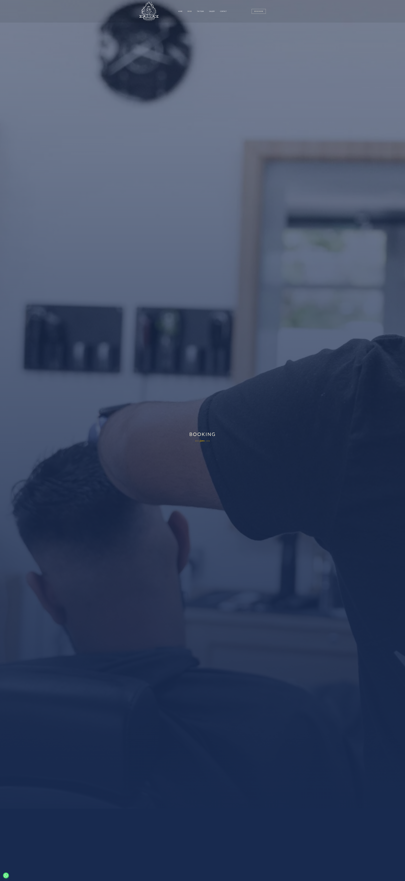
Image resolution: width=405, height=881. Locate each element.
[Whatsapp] (6, 875)
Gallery (212, 11)
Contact (223, 11)
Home (180, 11)
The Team (200, 11)
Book (190, 11)
